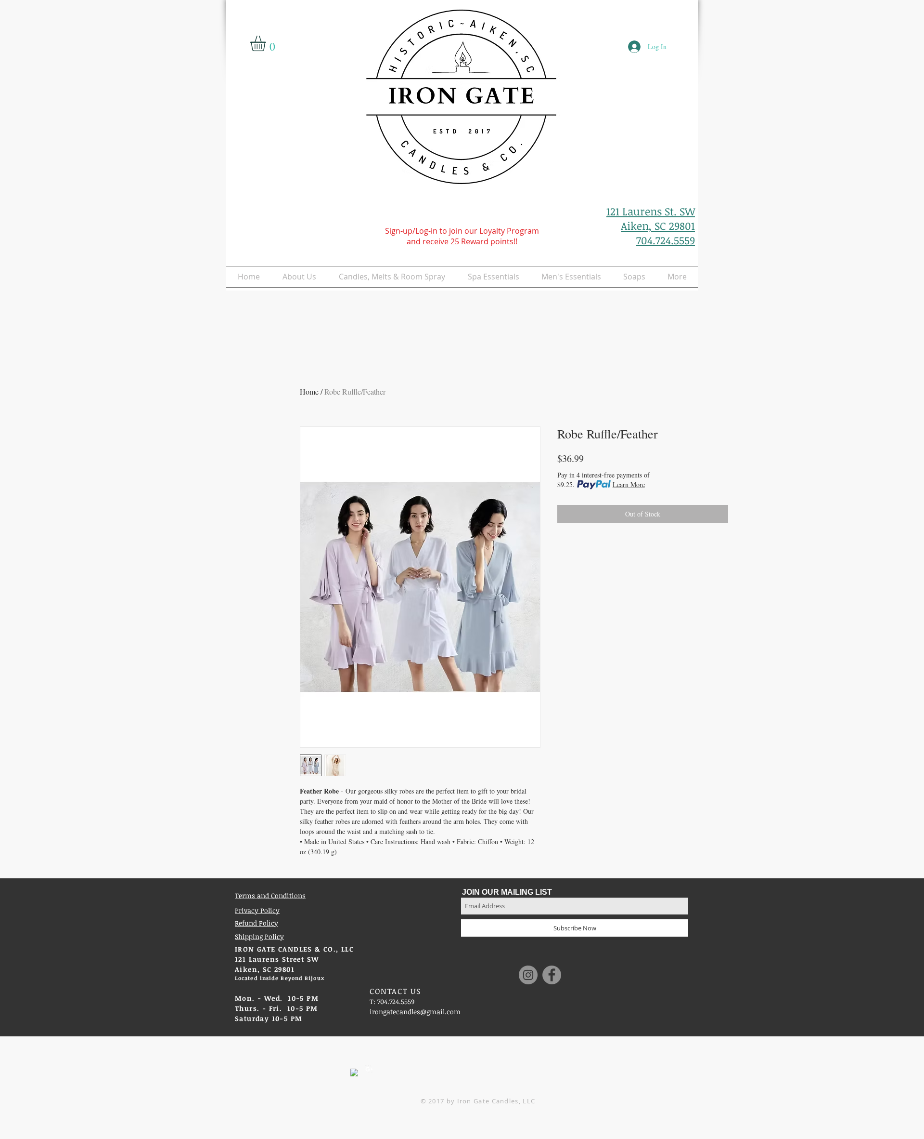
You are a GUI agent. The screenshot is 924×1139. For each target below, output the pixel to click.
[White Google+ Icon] (369, 1069)
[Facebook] (551, 975)
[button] (267, 43)
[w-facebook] (354, 1072)
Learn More (629, 484)
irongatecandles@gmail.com (415, 1011)
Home (309, 391)
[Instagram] (528, 975)
